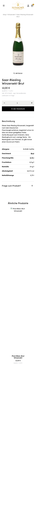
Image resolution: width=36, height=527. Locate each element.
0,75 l (32, 158)
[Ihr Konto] (28, 6)
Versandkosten (21, 93)
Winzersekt (11, 14)
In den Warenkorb (18, 109)
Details (19, 73)
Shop (4, 14)
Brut (32, 153)
